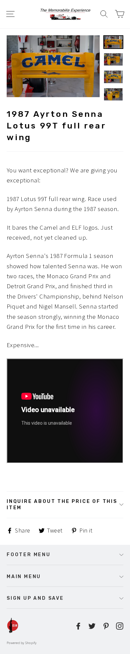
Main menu (24, 576)
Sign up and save (35, 598)
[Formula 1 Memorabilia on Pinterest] (106, 625)
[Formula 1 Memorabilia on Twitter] (92, 625)
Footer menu (29, 554)
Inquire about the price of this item (62, 505)
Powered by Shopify (22, 643)
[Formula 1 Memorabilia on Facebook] (78, 625)
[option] (53, 66)
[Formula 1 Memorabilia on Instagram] (119, 625)
